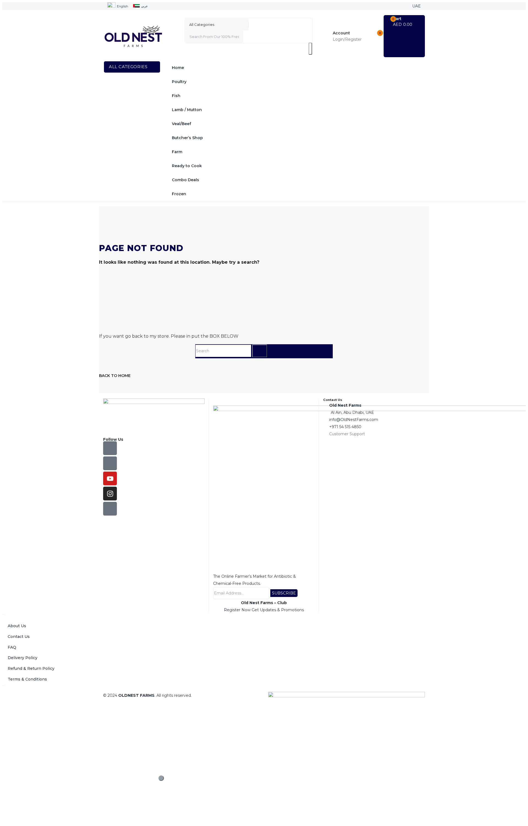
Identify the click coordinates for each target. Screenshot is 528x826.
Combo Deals (185, 179)
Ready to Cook (187, 165)
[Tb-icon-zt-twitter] (110, 463)
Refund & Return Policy (31, 668)
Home (178, 67)
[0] (372, 36)
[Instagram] (110, 493)
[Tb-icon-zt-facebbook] (110, 448)
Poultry (179, 81)
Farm (177, 151)
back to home (115, 375)
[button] (404, 21)
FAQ (12, 647)
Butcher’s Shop (187, 137)
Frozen (179, 193)
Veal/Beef (181, 123)
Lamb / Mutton (187, 109)
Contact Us (19, 636)
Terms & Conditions (27, 679)
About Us (17, 625)
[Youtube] (110, 478)
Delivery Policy (22, 657)
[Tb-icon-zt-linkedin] (110, 509)
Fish (176, 95)
